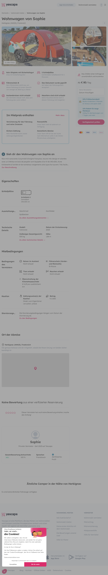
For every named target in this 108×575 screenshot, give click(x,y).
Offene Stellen (39, 570)
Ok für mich (35, 564)
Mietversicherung (91, 526)
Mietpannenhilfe (90, 530)
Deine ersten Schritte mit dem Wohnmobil (66, 527)
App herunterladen (66, 5)
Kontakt (28, 570)
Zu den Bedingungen (28, 318)
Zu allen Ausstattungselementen (33, 218)
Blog (21, 570)
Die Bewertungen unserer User (66, 534)
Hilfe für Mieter (62, 540)
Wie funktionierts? (64, 518)
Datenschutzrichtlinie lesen (12, 557)
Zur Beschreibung (9, 167)
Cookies (68, 570)
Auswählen (13, 564)
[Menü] (103, 4)
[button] (4, 571)
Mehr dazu (60, 115)
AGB (49, 570)
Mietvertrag (88, 522)
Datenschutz (58, 570)
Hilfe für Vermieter (91, 535)
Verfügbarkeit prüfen (91, 122)
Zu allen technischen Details (31, 240)
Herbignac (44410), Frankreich (14, 23)
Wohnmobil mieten (64, 522)
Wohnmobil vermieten (87, 5)
